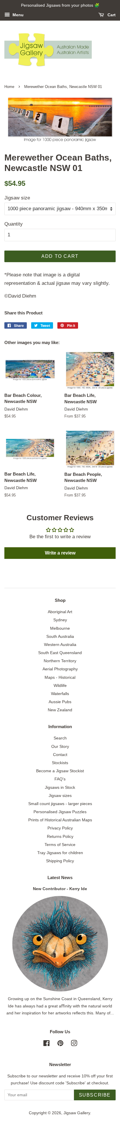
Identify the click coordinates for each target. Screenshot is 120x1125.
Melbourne (60, 628)
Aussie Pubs (60, 701)
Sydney (60, 620)
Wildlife (60, 685)
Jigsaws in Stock (60, 787)
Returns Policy (60, 836)
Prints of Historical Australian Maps (60, 820)
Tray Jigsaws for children (60, 852)
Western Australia (60, 644)
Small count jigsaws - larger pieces (60, 803)
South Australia (60, 636)
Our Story (60, 746)
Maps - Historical (60, 677)
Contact (60, 754)
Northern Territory (60, 660)
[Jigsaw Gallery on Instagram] (74, 1044)
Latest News (60, 877)
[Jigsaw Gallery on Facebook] (46, 1044)
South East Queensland (60, 652)
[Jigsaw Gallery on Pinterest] (60, 1044)
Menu (17, 14)
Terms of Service (60, 844)
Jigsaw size (17, 198)
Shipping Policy (60, 860)
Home (9, 86)
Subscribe (95, 1094)
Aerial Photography (60, 669)
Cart (111, 14)
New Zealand (60, 710)
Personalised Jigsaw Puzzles (60, 811)
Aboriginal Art (60, 611)
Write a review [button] (60, 552)
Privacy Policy (60, 828)
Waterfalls (60, 693)
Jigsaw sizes (60, 795)
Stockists (60, 762)
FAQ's (60, 779)
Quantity (13, 224)
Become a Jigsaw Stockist (60, 770)
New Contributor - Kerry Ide (60, 888)
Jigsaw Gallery (76, 1112)
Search (60, 738)
